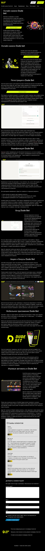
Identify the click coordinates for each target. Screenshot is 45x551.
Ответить (10, 434)
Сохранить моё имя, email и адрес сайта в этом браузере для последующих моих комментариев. (21, 516)
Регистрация (40, 2)
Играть (33, 2)
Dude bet (3, 152)
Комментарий (9, 486)
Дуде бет (10, 100)
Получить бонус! (13, 27)
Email (7, 505)
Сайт (7, 510)
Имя (7, 499)
